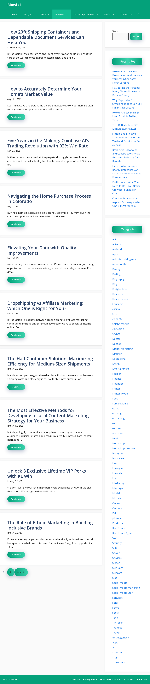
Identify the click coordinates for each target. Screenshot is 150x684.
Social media (119, 582)
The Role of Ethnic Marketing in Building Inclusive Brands (50, 525)
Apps (115, 254)
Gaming (117, 413)
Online (116, 503)
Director (117, 353)
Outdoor (117, 508)
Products (117, 523)
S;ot (114, 538)
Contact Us (126, 14)
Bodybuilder (119, 289)
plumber (117, 518)
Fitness (116, 388)
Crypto (116, 333)
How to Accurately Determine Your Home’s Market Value (44, 91)
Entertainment (120, 368)
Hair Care (117, 433)
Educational (119, 358)
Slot (114, 577)
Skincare (117, 572)
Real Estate (118, 528)
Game (115, 408)
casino (116, 309)
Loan (115, 478)
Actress (116, 244)
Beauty (116, 269)
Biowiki (14, 4)
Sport (115, 607)
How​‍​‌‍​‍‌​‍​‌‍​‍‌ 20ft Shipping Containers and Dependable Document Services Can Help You (45, 37)
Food (115, 398)
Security (117, 543)
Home (14, 14)
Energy (116, 363)
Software (117, 597)
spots (115, 612)
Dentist (116, 343)
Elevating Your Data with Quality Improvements (41, 250)
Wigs (115, 657)
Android (117, 249)
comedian (118, 329)
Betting (116, 274)
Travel (116, 632)
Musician (117, 498)
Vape (115, 642)
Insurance (118, 458)
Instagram (118, 453)
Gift (114, 423)
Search (116, 31)
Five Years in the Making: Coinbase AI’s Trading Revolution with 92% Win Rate (48, 143)
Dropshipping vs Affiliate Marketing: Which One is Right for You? (45, 305)
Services (117, 558)
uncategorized (120, 637)
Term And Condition (110, 679)
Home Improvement (84, 14)
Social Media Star (122, 592)
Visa (114, 647)
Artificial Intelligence (124, 259)
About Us (75, 679)
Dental (116, 338)
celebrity (117, 319)
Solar (115, 602)
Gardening (118, 418)
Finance (116, 378)
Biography (118, 279)
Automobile (119, 264)
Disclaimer (128, 679)
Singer (116, 563)
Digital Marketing (122, 348)
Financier (117, 383)
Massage (117, 488)
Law (114, 463)
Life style (117, 468)
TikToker (117, 622)
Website (117, 652)
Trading (117, 627)
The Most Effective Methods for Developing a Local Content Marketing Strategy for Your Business (48, 415)
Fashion (116, 373)
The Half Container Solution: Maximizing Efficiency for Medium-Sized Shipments (50, 361)
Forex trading (120, 403)
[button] (139, 14)
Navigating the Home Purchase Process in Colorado (49, 198)
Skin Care (117, 567)
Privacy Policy (90, 679)
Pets (114, 513)
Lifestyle (27, 14)
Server (116, 553)
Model (116, 493)
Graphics (117, 428)
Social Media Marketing (126, 587)
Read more (16, 65)
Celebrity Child (120, 324)
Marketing (118, 483)
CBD (114, 314)
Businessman (120, 299)
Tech (43, 14)
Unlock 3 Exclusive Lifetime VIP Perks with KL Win (46, 473)
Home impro (119, 443)
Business (59, 14)
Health (107, 14)
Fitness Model (120, 393)
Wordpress (118, 662)
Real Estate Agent (122, 533)
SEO (114, 548)
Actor (115, 239)
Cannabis (117, 304)
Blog (115, 284)
